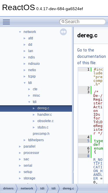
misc (36, 95)
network (30, 32)
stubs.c (42, 127)
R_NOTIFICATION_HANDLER (98, 169)
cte (35, 89)
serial (28, 165)
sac (26, 159)
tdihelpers (36, 140)
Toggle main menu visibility (7, 21)
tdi (30, 83)
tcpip (32, 76)
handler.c (44, 115)
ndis (31, 57)
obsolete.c (45, 121)
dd (30, 45)
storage (29, 178)
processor (31, 153)
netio (32, 70)
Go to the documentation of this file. (91, 56)
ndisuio (34, 64)
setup (28, 172)
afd (30, 38)
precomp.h (41, 134)
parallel (29, 146)
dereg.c (43, 108)
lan (30, 51)
